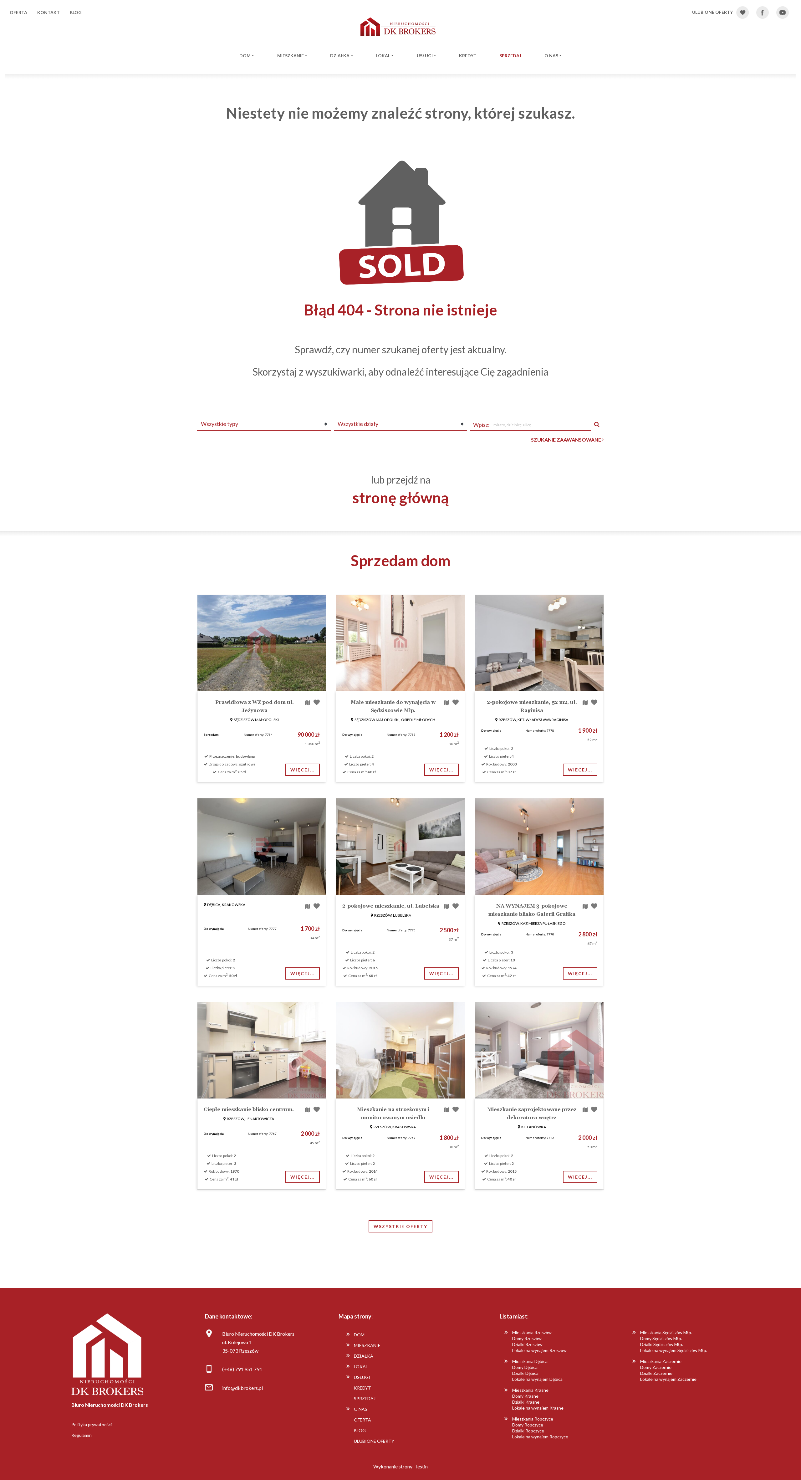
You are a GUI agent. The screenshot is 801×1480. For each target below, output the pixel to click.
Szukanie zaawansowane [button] (566, 440)
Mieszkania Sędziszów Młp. (666, 1332)
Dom (245, 55)
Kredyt (468, 55)
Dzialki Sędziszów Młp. (661, 1344)
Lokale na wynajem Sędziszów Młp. (673, 1350)
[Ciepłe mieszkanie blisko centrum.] (261, 1050)
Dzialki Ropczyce (528, 1430)
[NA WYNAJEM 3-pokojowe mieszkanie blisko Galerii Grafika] (539, 846)
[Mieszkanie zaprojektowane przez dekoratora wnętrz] (539, 1050)
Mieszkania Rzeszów (532, 1332)
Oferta (18, 12)
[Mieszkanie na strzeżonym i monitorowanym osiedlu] (400, 1050)
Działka (339, 55)
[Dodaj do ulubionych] (317, 702)
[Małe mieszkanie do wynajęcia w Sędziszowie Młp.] (400, 643)
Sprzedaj (510, 55)
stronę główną (400, 497)
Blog (76, 12)
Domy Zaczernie (655, 1367)
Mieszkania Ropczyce (532, 1418)
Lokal (383, 55)
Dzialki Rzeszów (527, 1344)
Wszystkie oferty (400, 1226)
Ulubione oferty (374, 1441)
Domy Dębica (525, 1367)
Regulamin (81, 1435)
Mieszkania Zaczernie (660, 1361)
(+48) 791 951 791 (242, 1369)
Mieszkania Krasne (530, 1390)
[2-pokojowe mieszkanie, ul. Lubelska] (400, 846)
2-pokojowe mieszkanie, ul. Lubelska (390, 906)
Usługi (425, 55)
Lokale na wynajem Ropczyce (540, 1436)
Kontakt (48, 12)
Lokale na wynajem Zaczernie (668, 1379)
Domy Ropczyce (527, 1424)
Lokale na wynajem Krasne (538, 1408)
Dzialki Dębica (525, 1373)
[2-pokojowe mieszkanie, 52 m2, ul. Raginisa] (539, 643)
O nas (551, 55)
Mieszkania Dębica (530, 1361)
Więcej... (302, 769)
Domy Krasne (525, 1396)
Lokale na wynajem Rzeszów (539, 1350)
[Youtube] (785, 12)
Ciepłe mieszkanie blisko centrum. (249, 1109)
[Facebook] (765, 12)
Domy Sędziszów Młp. (661, 1338)
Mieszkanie (290, 55)
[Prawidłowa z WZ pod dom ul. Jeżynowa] (261, 643)
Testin (421, 1466)
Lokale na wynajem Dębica (537, 1379)
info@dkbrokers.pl (242, 1388)
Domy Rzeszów (527, 1338)
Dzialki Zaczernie (656, 1373)
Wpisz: (481, 424)
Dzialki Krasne (525, 1402)
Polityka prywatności (91, 1424)
